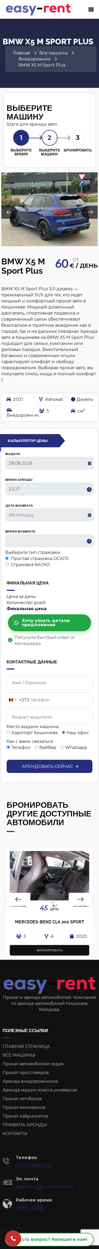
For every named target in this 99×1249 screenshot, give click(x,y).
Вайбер (47, 747)
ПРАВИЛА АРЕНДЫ (25, 1124)
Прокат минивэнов (24, 1107)
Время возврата (20, 531)
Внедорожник (20, 415)
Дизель (85, 399)
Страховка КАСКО (30, 564)
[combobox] (18, 700)
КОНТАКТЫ (15, 1133)
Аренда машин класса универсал (40, 1090)
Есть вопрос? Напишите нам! (53, 1239)
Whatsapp (76, 747)
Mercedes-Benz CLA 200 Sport (49, 921)
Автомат (53, 399)
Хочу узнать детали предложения (46, 622)
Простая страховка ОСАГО (39, 558)
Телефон (20, 747)
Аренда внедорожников (30, 1081)
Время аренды (18, 480)
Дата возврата (19, 505)
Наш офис (78, 732)
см (81, 411)
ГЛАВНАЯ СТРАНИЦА (26, 1046)
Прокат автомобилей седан (33, 1063)
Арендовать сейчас (48, 766)
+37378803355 (34, 1165)
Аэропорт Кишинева (34, 732)
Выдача (12, 454)
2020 (81, 936)
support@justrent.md (44, 1187)
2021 (17, 399)
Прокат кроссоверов (26, 1072)
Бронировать (50, 950)
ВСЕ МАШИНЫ (19, 1055)
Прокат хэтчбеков (22, 1098)
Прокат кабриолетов (25, 1116)
